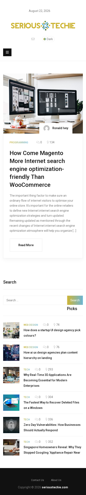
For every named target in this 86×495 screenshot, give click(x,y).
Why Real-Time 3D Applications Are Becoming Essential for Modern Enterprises (47, 380)
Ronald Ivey (60, 128)
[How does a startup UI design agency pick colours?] (11, 330)
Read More (26, 245)
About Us (56, 480)
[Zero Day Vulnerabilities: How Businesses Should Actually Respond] (11, 425)
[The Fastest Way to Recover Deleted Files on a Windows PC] (11, 402)
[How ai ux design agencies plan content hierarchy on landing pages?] (11, 353)
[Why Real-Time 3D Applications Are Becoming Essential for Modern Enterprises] (11, 375)
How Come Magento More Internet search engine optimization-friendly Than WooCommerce (37, 169)
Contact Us (37, 480)
